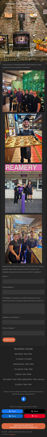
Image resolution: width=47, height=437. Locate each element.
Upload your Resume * (11, 317)
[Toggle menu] (43, 4)
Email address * (9, 287)
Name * (5, 276)
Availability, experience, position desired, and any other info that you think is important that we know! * (23, 299)
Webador (13, 434)
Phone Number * (9, 328)
